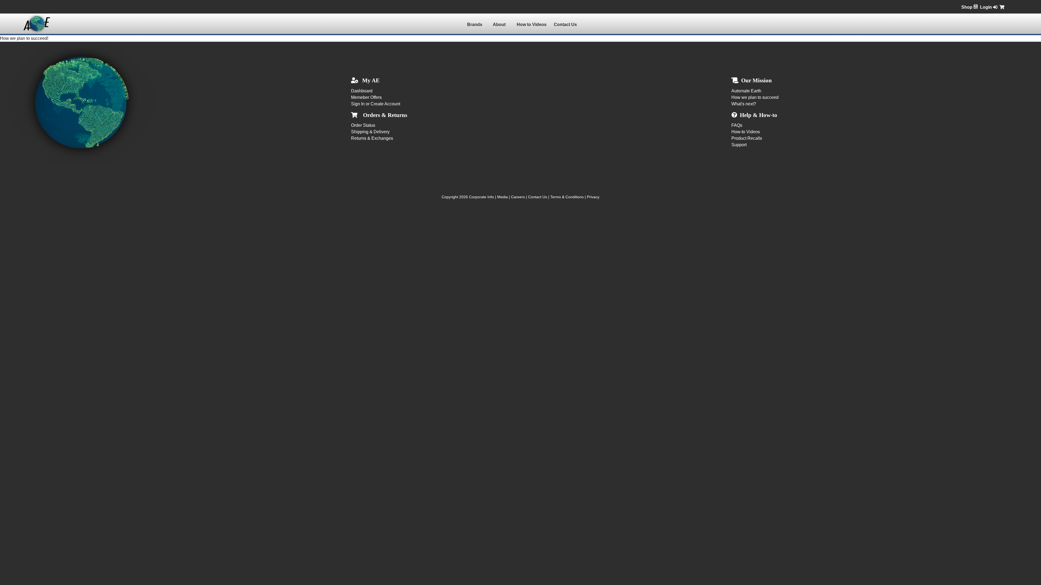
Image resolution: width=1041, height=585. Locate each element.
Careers (518, 197)
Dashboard (361, 91)
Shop (967, 7)
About (499, 24)
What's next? (743, 104)
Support (739, 144)
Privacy (593, 197)
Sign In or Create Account (375, 104)
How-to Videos (745, 131)
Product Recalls (746, 138)
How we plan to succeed (755, 97)
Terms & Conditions (567, 197)
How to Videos (532, 24)
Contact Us (565, 24)
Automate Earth (746, 91)
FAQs (736, 125)
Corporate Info (481, 197)
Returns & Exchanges (372, 138)
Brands (474, 24)
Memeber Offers (366, 97)
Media (502, 197)
